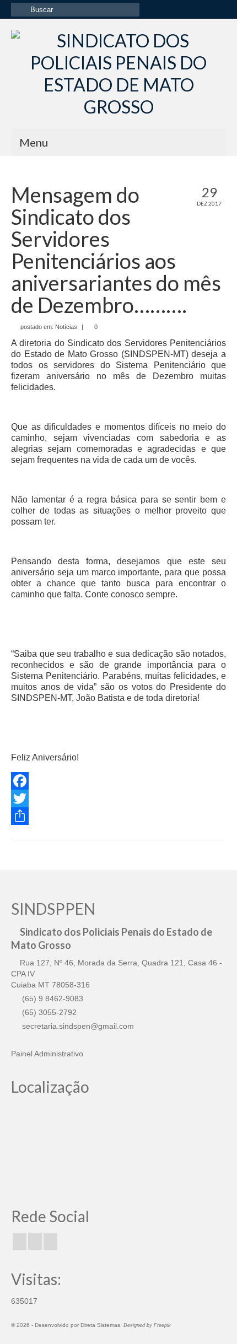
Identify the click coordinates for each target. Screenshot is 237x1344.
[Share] (118, 816)
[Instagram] (35, 1241)
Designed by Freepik (147, 1325)
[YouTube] (50, 1241)
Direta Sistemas (100, 1325)
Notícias (66, 326)
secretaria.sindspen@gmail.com (77, 1026)
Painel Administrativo (47, 1053)
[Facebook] (118, 781)
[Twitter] (118, 798)
